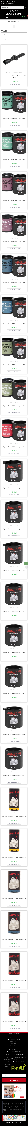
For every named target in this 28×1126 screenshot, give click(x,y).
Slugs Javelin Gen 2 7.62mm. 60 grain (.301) (14, 324)
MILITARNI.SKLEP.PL (14, 14)
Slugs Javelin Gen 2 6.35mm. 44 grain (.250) (14, 734)
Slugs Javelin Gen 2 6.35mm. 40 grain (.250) (14, 652)
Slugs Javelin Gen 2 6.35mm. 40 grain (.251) (14, 693)
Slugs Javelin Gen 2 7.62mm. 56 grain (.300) (14, 200)
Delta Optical (8, 72)
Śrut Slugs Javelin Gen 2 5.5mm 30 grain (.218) (14, 1021)
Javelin (11, 115)
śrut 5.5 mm (15, 812)
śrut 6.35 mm (15, 484)
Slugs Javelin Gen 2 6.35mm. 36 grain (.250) (14, 570)
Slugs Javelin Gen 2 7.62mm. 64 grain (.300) (14, 365)
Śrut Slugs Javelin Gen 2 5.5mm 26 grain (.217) (14, 898)
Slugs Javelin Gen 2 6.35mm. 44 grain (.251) (14, 775)
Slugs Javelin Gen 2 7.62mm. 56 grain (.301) (14, 241)
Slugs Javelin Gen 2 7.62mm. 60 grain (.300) (14, 282)
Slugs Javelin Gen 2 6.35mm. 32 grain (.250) (14, 488)
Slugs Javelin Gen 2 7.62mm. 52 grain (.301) (14, 159)
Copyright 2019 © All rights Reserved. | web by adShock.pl (14, 1124)
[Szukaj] (25, 7)
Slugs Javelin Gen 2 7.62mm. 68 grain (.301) (14, 447)
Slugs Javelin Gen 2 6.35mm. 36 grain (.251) (14, 611)
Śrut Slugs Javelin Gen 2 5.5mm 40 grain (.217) (14, 816)
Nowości (20, 72)
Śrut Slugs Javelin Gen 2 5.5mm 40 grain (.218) (14, 857)
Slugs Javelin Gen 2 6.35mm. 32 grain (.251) (14, 529)
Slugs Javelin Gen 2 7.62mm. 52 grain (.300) (14, 118)
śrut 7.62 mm (15, 115)
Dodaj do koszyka (14, 84)
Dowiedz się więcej (14, 371)
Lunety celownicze (15, 72)
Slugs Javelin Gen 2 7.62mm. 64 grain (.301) (14, 406)
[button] (7, 17)
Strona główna (4, 34)
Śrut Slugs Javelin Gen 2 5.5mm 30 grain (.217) (14, 980)
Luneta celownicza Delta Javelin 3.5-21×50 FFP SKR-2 (14, 76)
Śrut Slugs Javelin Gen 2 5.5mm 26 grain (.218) (14, 939)
